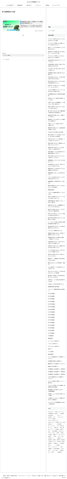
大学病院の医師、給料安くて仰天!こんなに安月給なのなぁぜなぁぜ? (56, 65)
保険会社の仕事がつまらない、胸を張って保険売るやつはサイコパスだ (56, 234)
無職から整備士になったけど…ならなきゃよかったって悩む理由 (56, 186)
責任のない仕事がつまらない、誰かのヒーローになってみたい (56, 255)
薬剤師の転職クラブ (62, 475)
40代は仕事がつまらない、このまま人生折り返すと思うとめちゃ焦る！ (56, 77)
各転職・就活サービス (47, 475)
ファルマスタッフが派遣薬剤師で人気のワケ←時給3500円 (56, 403)
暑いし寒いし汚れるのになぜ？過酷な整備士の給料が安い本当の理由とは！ (56, 111)
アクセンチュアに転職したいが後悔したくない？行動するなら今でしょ (56, 44)
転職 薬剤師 (50, 338)
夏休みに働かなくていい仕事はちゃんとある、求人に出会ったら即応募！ (56, 135)
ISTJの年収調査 (51, 333)
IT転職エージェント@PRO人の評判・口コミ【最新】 (56, 394)
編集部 (8, 475)
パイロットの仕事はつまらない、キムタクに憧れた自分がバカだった (56, 177)
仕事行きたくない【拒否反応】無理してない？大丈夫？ (56, 99)
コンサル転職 (50, 351)
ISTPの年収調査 (51, 322)
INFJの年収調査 (51, 327)
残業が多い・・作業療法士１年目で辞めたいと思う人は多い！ (56, 259)
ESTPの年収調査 (51, 312)
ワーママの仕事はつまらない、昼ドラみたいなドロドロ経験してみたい (56, 250)
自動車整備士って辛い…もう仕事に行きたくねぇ (56, 173)
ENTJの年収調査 (51, 293)
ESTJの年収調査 (51, 301)
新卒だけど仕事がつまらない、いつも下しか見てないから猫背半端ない (56, 210)
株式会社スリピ (55, 475)
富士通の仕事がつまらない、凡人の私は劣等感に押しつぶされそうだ (56, 227)
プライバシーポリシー (21, 475)
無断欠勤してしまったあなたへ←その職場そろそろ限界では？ (56, 120)
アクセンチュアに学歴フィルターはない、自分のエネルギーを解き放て (56, 56)
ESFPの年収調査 (51, 309)
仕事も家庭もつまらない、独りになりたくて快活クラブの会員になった (56, 242)
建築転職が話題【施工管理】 (54, 286)
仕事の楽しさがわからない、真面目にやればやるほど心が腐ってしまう (56, 246)
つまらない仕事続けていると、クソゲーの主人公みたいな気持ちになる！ (56, 90)
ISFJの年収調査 (51, 330)
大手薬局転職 (50, 335)
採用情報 (39, 475)
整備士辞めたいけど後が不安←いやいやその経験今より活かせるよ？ (56, 169)
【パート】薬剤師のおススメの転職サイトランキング (56, 357)
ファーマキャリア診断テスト (54, 341)
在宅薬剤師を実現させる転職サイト (55, 361)
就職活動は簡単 (51, 189)
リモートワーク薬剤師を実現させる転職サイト (56, 290)
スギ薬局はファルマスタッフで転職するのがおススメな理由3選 (56, 398)
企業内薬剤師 (50, 354)
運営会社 (4, 475)
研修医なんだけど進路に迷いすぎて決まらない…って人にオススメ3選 (56, 52)
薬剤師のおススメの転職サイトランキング (56, 363)
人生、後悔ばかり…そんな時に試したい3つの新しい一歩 (56, 267)
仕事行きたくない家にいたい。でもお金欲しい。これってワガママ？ (56, 86)
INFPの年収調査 (51, 317)
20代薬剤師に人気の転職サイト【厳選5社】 (56, 371)
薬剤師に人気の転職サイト (53, 366)
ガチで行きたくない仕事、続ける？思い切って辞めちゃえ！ (56, 69)
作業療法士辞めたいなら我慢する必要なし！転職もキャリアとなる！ (56, 238)
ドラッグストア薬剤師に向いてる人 (55, 230)
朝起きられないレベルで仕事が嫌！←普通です (56, 263)
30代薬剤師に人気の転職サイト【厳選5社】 (56, 369)
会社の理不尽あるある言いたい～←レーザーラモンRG (56, 60)
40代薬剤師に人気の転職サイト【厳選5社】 (56, 374)
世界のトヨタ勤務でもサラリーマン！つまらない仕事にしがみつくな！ (56, 197)
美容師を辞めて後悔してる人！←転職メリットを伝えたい (56, 116)
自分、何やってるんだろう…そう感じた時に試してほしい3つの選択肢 (56, 272)
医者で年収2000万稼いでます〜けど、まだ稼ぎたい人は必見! (56, 218)
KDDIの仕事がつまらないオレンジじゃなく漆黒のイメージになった (56, 156)
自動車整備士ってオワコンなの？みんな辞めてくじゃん (56, 160)
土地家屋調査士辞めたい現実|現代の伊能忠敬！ (56, 94)
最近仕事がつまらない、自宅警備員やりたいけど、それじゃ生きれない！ (56, 206)
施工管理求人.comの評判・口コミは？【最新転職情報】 (55, 390)
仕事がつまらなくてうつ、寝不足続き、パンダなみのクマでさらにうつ (56, 139)
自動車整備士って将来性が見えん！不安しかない (56, 182)
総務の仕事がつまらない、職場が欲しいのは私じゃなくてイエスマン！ (56, 144)
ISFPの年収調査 (51, 320)
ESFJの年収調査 (51, 298)
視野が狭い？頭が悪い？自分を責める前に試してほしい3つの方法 (56, 276)
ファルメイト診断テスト (53, 343)
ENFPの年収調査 (51, 306)
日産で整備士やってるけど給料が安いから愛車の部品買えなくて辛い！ (56, 152)
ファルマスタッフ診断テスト (54, 346)
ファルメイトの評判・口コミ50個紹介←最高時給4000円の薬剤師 (56, 386)
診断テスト (50, 349)
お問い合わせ (34, 475)
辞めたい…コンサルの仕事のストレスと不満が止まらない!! (56, 48)
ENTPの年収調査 (51, 304)
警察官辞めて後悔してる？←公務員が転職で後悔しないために (56, 128)
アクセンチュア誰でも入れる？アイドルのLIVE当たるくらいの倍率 (56, 39)
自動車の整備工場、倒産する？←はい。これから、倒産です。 (56, 201)
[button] (43, 59)
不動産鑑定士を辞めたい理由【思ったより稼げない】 (56, 73)
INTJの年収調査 (51, 325)
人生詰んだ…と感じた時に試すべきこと (56, 284)
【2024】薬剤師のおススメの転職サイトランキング (56, 377)
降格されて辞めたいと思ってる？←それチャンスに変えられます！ (56, 107)
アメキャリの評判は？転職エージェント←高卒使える (56, 381)
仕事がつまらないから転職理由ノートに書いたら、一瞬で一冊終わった (56, 103)
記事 (42, 475)
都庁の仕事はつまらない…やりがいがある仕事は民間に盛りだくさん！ (56, 82)
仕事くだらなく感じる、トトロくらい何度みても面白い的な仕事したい (56, 214)
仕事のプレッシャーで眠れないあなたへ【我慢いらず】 (56, 124)
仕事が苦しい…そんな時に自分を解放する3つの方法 (56, 280)
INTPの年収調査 (51, 314)
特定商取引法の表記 (13, 475)
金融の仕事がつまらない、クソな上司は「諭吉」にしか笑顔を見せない (56, 148)
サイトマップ (29, 475)
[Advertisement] (23, 15)
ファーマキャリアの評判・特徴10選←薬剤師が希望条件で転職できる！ (56, 222)
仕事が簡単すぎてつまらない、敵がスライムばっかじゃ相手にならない (56, 165)
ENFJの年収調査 (51, 296)
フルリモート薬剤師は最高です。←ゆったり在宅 (56, 193)
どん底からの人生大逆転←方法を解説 (55, 132)
